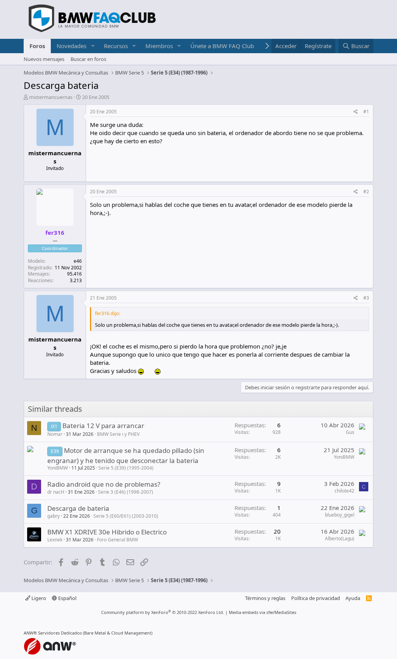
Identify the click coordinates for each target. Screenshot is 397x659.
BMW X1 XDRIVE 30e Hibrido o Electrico (107, 531)
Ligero (38, 598)
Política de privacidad (315, 598)
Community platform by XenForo (162, 612)
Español (66, 598)
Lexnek (54, 539)
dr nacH (55, 492)
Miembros (159, 46)
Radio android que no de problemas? (103, 484)
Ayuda (352, 598)
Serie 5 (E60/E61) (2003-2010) (125, 516)
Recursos (116, 46)
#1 (366, 111)
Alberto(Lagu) (339, 538)
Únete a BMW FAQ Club (222, 46)
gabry (53, 516)
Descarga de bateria (78, 508)
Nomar (54, 434)
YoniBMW (57, 468)
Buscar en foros (88, 58)
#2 (366, 191)
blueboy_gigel (339, 515)
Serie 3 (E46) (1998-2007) (125, 492)
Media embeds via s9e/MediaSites (262, 612)
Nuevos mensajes (44, 58)
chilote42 (344, 490)
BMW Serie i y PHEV (118, 434)
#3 (366, 298)
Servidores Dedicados (60, 633)
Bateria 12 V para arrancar (103, 425)
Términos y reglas (265, 598)
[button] (92, 46)
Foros (37, 46)
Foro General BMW (117, 539)
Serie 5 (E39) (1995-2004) (126, 468)
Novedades (71, 46)
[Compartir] (356, 112)
